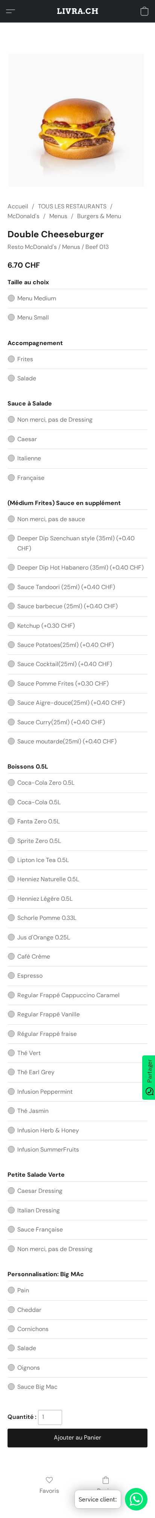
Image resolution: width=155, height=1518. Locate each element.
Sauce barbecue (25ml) (67, 606)
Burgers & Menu (99, 216)
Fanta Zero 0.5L (38, 821)
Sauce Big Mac (37, 1387)
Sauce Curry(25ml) (61, 722)
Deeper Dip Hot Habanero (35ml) (80, 567)
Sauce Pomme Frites (63, 683)
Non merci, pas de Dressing (55, 420)
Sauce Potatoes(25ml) (65, 645)
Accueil (18, 206)
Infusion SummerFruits (48, 1149)
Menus (58, 216)
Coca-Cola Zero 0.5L (45, 783)
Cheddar (29, 1310)
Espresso (30, 976)
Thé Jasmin (33, 1111)
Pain (23, 1290)
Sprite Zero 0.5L (39, 841)
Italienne (29, 458)
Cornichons (33, 1329)
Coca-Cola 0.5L (39, 802)
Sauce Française (40, 1229)
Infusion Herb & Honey (48, 1130)
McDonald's (24, 216)
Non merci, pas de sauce (51, 519)
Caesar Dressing (39, 1191)
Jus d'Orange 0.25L (43, 937)
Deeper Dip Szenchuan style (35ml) (76, 543)
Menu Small (33, 317)
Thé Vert (29, 1053)
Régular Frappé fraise (47, 1034)
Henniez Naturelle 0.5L (48, 879)
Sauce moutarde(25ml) (67, 741)
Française (30, 478)
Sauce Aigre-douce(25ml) (71, 703)
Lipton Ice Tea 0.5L (43, 860)
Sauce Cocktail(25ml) (64, 664)
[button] (78, 11)
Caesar (27, 439)
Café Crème (33, 956)
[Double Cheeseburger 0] (77, 121)
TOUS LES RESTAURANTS (72, 206)
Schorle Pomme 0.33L (46, 918)
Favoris (49, 1491)
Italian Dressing (38, 1210)
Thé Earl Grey (36, 1072)
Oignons (28, 1368)
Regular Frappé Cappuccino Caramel (68, 995)
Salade (26, 378)
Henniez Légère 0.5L (45, 899)
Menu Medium (36, 298)
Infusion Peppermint (45, 1092)
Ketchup (46, 626)
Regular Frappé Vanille (48, 1014)
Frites (25, 359)
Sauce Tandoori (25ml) (66, 587)
